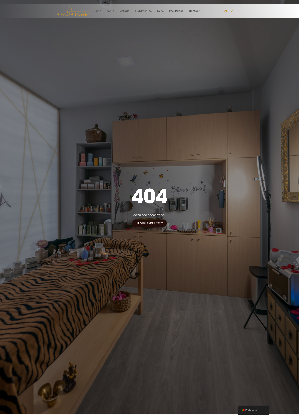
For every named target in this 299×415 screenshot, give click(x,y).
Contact (194, 11)
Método (124, 11)
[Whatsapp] (238, 11)
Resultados (176, 11)
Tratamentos (143, 11)
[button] (149, 223)
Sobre (110, 11)
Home (97, 11)
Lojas (160, 11)
